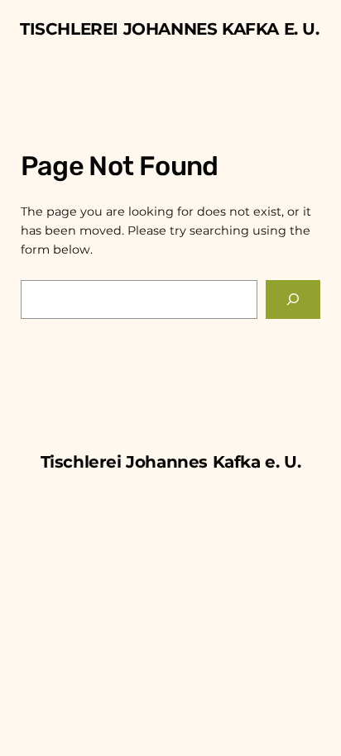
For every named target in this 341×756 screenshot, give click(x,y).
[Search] (293, 299)
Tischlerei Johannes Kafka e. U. (169, 29)
